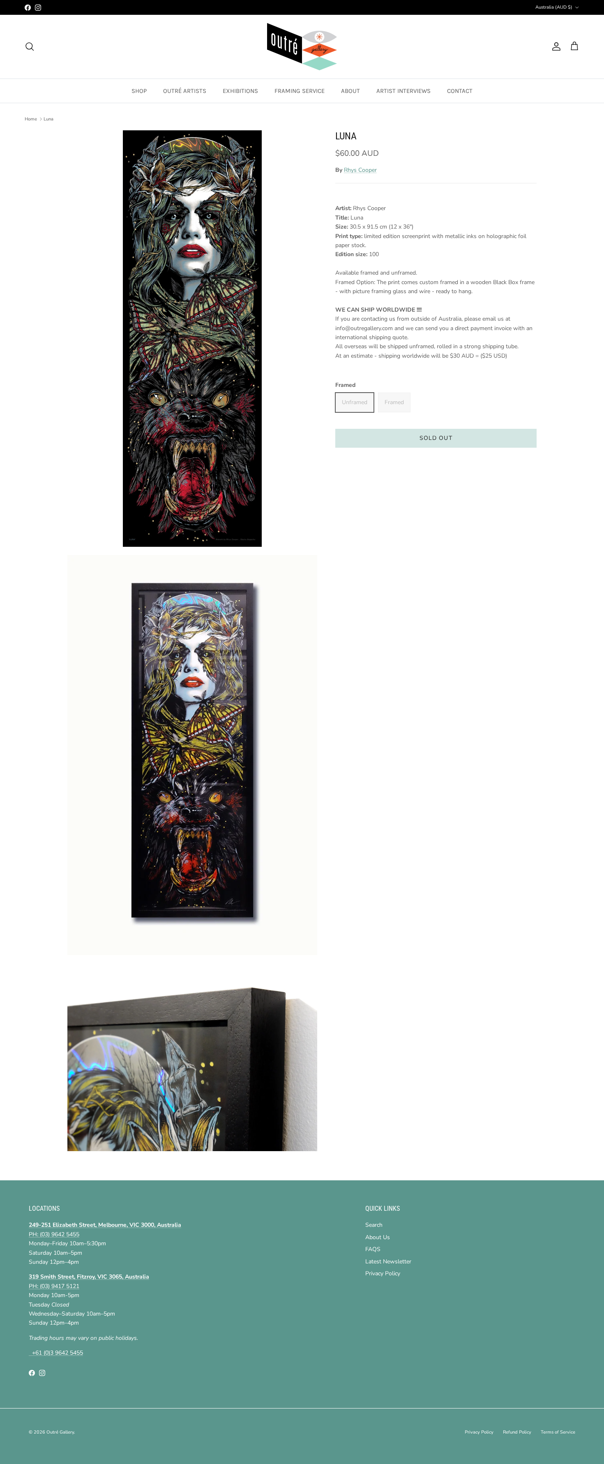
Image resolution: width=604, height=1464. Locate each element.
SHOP (139, 91)
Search (374, 1225)
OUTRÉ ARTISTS (184, 91)
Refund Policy (517, 1432)
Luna (48, 119)
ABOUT (350, 91)
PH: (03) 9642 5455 (54, 1234)
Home (31, 119)
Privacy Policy (382, 1273)
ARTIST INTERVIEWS (403, 91)
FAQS (372, 1249)
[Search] (30, 46)
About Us (377, 1237)
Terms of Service (558, 1432)
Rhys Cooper (360, 170)
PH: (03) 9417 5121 (54, 1286)
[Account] (554, 46)
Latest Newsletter (388, 1261)
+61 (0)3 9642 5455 (56, 1353)
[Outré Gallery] (302, 46)
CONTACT (460, 91)
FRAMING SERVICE (299, 91)
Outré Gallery (60, 1432)
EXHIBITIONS (240, 91)
